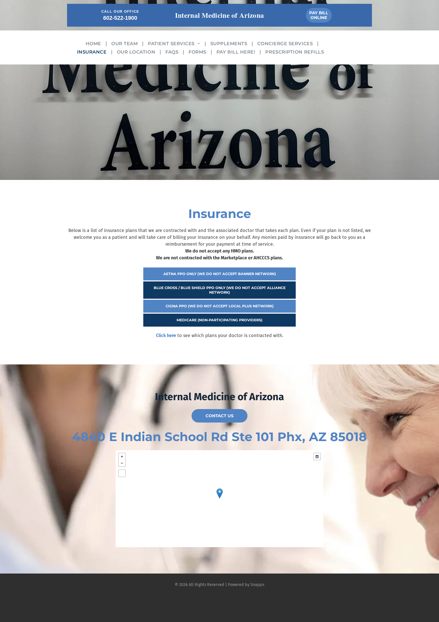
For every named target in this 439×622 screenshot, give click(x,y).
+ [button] (122, 456)
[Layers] (317, 456)
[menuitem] (94, 43)
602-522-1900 (120, 18)
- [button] (122, 463)
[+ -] (219, 498)
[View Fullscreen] (122, 473)
